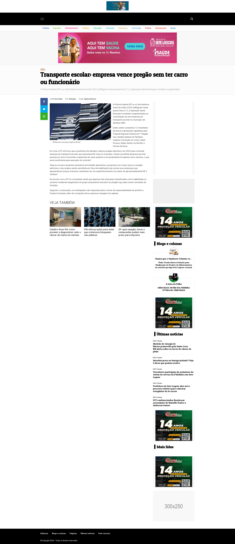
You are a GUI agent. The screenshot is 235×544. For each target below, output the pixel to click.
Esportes (57, 28)
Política (45, 28)
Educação (98, 28)
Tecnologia (136, 28)
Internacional (160, 28)
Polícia (148, 28)
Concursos (123, 28)
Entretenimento (71, 28)
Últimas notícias (87, 533)
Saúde (173, 28)
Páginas (73, 533)
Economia (110, 28)
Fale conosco (104, 533)
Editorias (44, 533)
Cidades (85, 28)
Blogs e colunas (59, 533)
